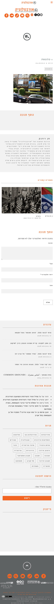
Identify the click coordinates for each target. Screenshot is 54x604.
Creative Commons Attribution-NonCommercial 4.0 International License (27, 600)
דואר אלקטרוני (46, 275)
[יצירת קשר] (17, 14)
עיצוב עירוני (44, 450)
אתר (51, 285)
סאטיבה (45, 405)
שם (51, 264)
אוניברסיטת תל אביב (27, 594)
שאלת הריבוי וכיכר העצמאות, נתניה (21, 402)
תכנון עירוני (44, 461)
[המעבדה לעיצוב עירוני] (32, 15)
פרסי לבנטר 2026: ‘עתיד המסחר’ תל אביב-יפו (33, 354)
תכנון (37, 456)
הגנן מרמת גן (42, 412)
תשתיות (35, 466)
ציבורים (38, 216)
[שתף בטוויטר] (25, 124)
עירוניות (30, 450)
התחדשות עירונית (42, 440)
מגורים (13, 440)
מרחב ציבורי (44, 445)
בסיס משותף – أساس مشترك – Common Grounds (27, 375)
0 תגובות (48, 69)
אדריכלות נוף (31, 435)
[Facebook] (6, 14)
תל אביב (30, 461)
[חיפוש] (27, 14)
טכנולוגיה (25, 440)
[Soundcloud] (11, 14)
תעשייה (46, 466)
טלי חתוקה (37, 218)
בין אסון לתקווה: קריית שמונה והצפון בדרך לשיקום (31, 343)
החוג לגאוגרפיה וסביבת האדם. (16, 592)
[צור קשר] (29, 577)
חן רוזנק (50, 63)
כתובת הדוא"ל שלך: (43, 486)
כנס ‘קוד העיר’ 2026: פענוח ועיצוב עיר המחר (33, 364)
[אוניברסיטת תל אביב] (38, 15)
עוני (15, 445)
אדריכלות (46, 435)
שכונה (47, 456)
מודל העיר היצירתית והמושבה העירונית (22, 396)
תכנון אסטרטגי (23, 456)
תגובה (50, 243)
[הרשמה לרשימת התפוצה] (22, 14)
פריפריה (18, 450)
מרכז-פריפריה (28, 445)
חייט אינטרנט (17, 603)
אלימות (17, 435)
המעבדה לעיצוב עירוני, (40, 592)
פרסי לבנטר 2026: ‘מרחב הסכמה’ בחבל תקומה (33, 333)
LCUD (30, 597)
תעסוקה (19, 461)
